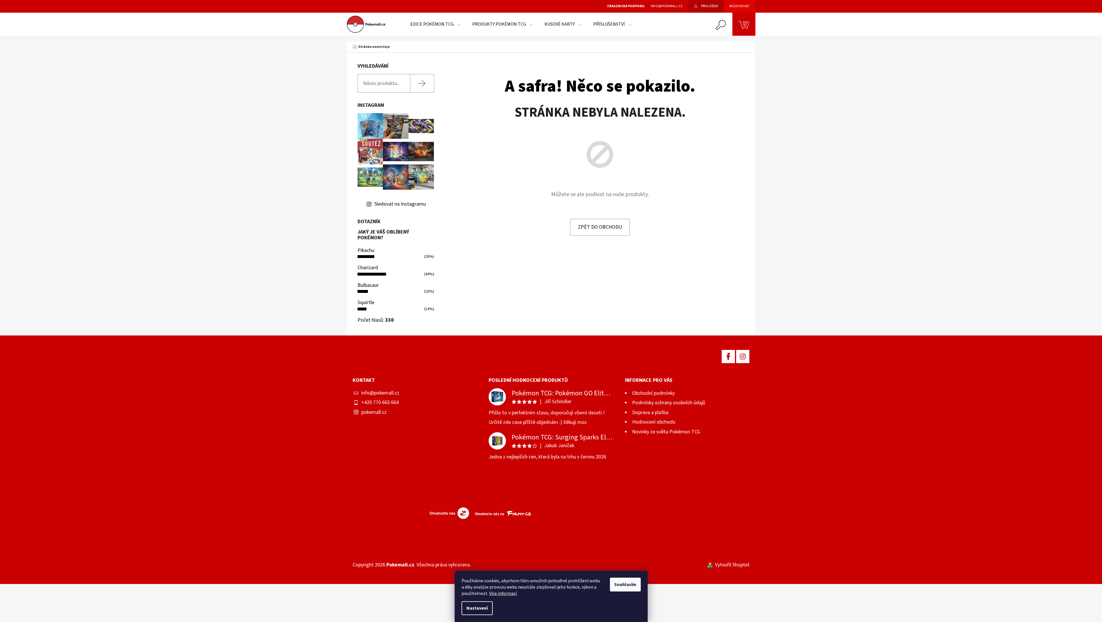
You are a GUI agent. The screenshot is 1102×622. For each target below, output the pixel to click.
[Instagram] (742, 356)
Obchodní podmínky (653, 393)
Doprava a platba (650, 412)
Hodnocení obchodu (653, 422)
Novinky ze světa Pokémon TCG (666, 431)
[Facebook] (728, 356)
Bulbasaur (368, 285)
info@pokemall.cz (380, 393)
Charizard (368, 267)
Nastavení (477, 608)
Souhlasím (625, 584)
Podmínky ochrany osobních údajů (668, 402)
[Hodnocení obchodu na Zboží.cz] (447, 512)
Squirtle (366, 302)
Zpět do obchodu (600, 227)
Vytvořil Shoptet (732, 564)
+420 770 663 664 (380, 402)
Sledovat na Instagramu (400, 204)
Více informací (503, 593)
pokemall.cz (374, 412)
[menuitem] (435, 24)
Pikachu (366, 250)
